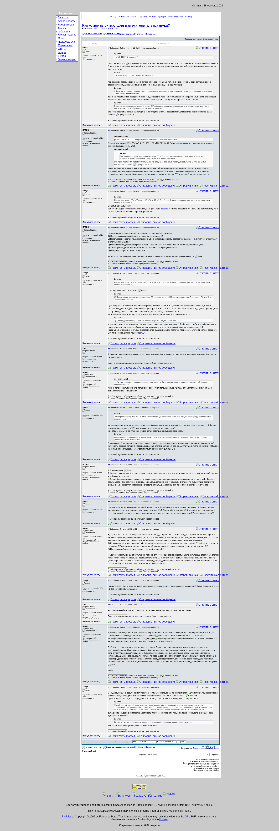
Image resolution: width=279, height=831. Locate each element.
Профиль (144, 17)
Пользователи (66, 41)
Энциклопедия (67, 59)
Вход (190, 17)
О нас (61, 38)
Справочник (65, 45)
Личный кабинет (67, 34)
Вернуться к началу (91, 125)
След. (116, 28)
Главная (63, 17)
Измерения (150, 34)
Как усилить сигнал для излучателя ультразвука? (126, 25)
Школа (62, 56)
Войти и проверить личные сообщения (167, 17)
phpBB (146, 776)
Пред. (95, 28)
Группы (133, 17)
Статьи (62, 48)
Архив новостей (67, 21)
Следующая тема (210, 39)
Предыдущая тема (193, 39)
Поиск (122, 17)
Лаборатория (66, 24)
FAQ (114, 17)
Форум (62, 52)
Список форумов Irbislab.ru (130, 34)
